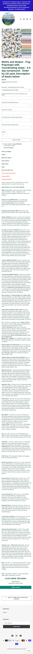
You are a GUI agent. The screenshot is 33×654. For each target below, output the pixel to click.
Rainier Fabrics (14, 648)
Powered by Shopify (21, 648)
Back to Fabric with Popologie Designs (18, 598)
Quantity (3, 131)
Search (5, 612)
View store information (9, 147)
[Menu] (30, 19)
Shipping (4, 82)
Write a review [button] (16, 587)
